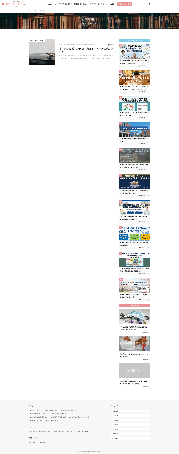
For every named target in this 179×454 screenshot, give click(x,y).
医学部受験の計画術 (65, 4)
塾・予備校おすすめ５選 (81, 431)
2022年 (115, 429)
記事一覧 (93, 4)
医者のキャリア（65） (36, 420)
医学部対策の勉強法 (80, 4)
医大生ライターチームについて (37, 442)
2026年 (115, 411)
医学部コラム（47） (36, 410)
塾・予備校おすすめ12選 (106, 4)
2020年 (115, 438)
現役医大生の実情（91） (53, 420)
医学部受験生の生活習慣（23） (39, 417)
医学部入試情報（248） (51, 410)
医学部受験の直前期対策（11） (61, 413)
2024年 (115, 420)
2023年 (115, 425)
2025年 (115, 416)
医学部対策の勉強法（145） (59, 417)
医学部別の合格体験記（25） (69, 410)
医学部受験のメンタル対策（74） (39, 413)
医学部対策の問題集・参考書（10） (79, 417)
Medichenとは (51, 4)
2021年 (115, 434)
